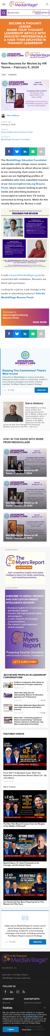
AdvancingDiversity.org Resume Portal (17, 132)
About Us (6, 1003)
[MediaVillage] (24, 4)
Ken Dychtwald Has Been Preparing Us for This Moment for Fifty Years (23, 903)
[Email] (33, 151)
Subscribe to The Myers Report (15, 975)
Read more (26, 1030)
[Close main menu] (44, 1007)
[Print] (41, 151)
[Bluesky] (17, 151)
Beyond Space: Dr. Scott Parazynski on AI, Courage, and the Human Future (21, 864)
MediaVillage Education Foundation (15, 139)
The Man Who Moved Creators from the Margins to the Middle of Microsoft (24, 825)
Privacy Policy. (34, 1023)
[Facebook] (9, 151)
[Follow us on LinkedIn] (11, 991)
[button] (46, 4)
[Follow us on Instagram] (17, 991)
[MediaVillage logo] (25, 959)
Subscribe (41, 390)
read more (33, 427)
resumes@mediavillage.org (23, 275)
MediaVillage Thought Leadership (16, 978)
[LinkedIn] (25, 151)
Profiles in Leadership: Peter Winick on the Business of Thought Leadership (29, 683)
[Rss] (24, 991)
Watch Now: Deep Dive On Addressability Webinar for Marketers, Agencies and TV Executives (28, 695)
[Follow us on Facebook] (5, 991)
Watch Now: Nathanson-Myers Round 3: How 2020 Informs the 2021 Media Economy (29, 707)
